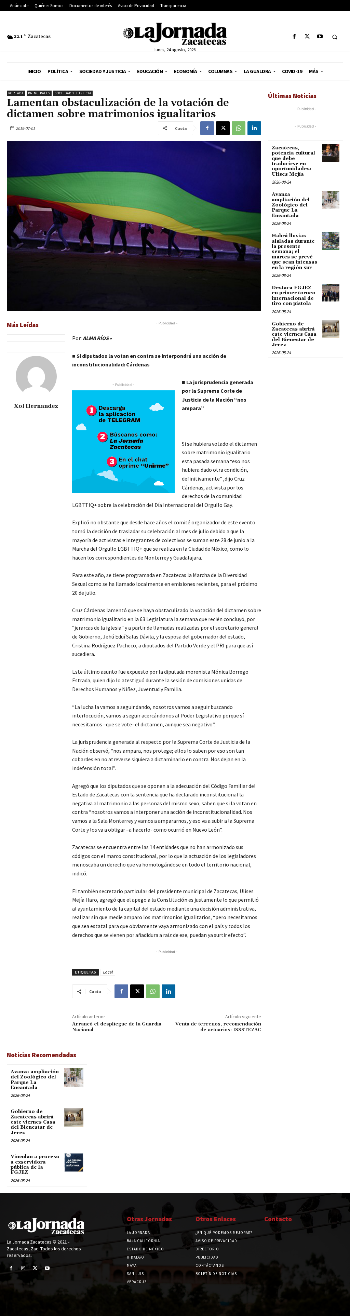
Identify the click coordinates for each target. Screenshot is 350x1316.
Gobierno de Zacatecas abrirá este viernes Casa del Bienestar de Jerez (33, 1122)
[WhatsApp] (238, 128)
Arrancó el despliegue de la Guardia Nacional (116, 1027)
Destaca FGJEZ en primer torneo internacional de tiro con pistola (293, 296)
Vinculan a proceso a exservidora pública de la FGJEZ (35, 1165)
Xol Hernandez (36, 406)
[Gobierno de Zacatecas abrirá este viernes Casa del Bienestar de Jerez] (73, 1117)
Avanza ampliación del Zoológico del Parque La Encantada (35, 1080)
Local (107, 972)
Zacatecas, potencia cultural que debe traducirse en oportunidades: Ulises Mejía (293, 161)
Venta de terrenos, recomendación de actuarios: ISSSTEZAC (218, 1027)
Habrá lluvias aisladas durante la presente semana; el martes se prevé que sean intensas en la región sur (294, 251)
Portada (16, 93)
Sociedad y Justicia (73, 93)
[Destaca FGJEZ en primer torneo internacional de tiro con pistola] (330, 292)
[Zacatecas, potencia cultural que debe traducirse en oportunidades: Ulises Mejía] (330, 153)
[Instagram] (23, 1268)
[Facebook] (294, 36)
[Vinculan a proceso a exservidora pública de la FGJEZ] (73, 1162)
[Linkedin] (254, 128)
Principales (39, 93)
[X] (307, 36)
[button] (334, 36)
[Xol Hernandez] (36, 376)
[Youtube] (319, 36)
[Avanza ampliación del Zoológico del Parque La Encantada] (73, 1077)
